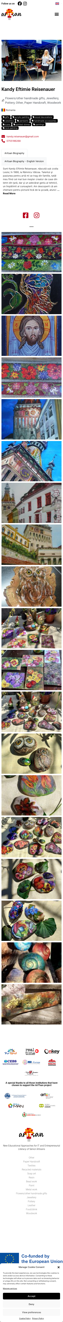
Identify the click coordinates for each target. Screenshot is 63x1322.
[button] (58, 1267)
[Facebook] (20, 3)
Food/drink (31, 1209)
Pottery (10, 102)
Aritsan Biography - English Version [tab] (24, 161)
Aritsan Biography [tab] (14, 153)
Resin (31, 1177)
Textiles (31, 1165)
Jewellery (52, 98)
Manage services (10, 1288)
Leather (31, 1205)
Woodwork (54, 102)
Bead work (31, 1181)
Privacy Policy (38, 1318)
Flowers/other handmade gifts (25, 98)
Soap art (31, 1173)
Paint (31, 1185)
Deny (31, 1304)
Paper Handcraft (35, 102)
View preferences (31, 1312)
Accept (31, 1296)
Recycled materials (31, 1169)
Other (19, 102)
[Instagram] (25, 3)
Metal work (31, 1189)
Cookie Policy (25, 1318)
